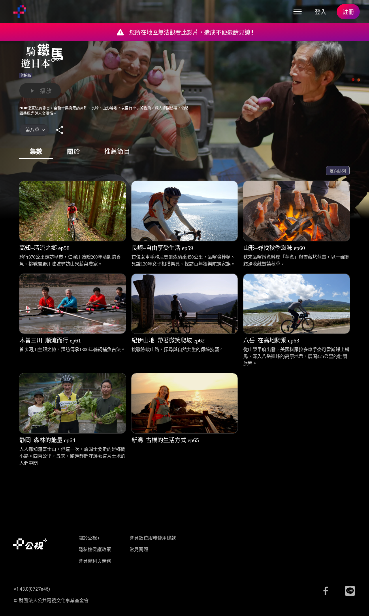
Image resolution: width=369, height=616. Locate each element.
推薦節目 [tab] (117, 151)
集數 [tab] (36, 151)
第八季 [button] (32, 130)
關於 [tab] (73, 151)
